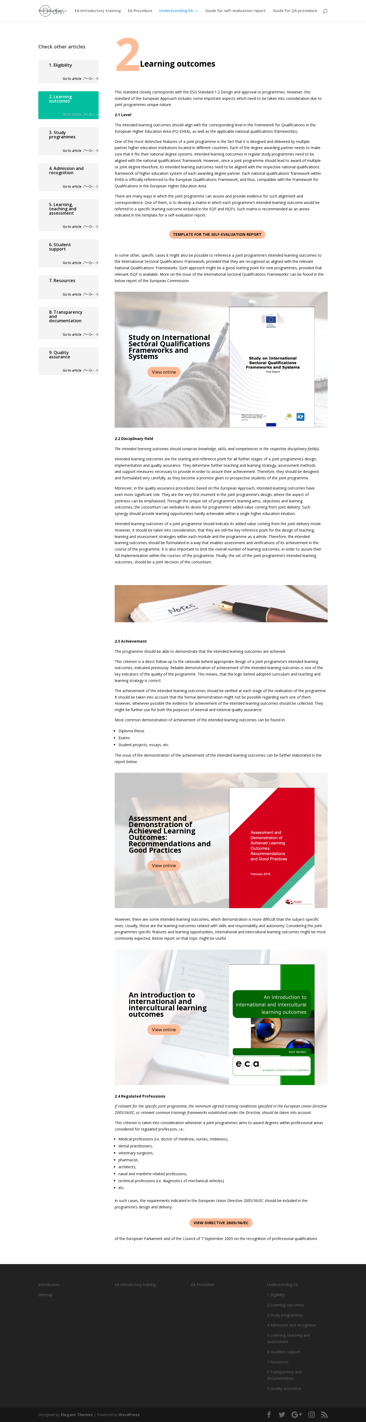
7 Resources (278, 1361)
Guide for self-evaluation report (235, 11)
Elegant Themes (77, 1414)
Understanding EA (176, 11)
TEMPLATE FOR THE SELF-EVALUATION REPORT (217, 234)
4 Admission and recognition (291, 1325)
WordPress (129, 1414)
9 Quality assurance (284, 1388)
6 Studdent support (283, 1351)
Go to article (72, 78)
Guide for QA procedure (295, 11)
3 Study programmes (285, 1315)
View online (164, 372)
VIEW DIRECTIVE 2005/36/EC (221, 1222)
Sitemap (45, 1294)
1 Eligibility (276, 1294)
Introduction (50, 11)
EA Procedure (140, 11)
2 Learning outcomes (285, 1304)
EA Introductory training (98, 11)
